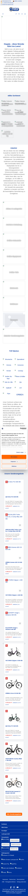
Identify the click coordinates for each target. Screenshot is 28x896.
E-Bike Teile (14, 272)
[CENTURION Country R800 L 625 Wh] (14, 750)
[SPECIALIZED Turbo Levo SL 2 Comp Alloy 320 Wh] (14, 520)
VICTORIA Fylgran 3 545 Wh (14, 660)
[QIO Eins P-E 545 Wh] (14, 488)
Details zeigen (20, 452)
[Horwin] (8, 372)
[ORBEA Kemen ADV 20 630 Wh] (14, 553)
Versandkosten (6, 891)
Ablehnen (14, 466)
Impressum (5, 879)
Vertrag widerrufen (21, 881)
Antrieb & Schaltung (14, 225)
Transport (14, 320)
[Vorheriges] (3, 643)
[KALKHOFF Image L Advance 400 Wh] (14, 619)
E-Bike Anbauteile (14, 240)
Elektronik (14, 288)
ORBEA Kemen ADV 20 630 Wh (13, 563)
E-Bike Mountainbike (7, 113)
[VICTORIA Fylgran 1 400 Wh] (14, 586)
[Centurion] (20, 366)
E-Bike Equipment (14, 256)
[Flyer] (8, 395)
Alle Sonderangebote (14, 814)
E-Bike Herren (20, 104)
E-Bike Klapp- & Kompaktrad (7, 125)
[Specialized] (20, 360)
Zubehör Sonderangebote (14, 336)
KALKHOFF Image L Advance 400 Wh (11, 628)
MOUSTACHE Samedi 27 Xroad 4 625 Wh (12, 792)
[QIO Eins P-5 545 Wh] (14, 717)
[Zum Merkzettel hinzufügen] (20, 492)
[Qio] (20, 383)
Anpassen (13, 461)
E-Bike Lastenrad (21, 125)
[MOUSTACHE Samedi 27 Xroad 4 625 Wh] (14, 782)
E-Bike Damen (7, 104)
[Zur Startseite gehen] (14, 9)
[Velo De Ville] (8, 383)
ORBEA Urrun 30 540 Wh (13, 693)
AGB (3, 881)
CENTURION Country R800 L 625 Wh (13, 759)
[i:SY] (20, 389)
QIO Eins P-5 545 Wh (11, 726)
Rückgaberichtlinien (10, 881)
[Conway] (20, 372)
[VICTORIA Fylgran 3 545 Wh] (14, 651)
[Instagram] (14, 887)
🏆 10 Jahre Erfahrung (7, 2)
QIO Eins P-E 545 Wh (11, 497)
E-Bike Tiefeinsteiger (20, 113)
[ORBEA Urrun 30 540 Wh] (14, 684)
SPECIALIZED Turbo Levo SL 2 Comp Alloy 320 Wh (13, 530)
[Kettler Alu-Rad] (8, 377)
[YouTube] (17, 887)
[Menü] (2, 13)
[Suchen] (16, 13)
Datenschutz (12, 879)
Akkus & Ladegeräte (14, 209)
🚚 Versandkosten (6, 1)
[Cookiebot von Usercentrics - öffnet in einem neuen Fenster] (20, 429)
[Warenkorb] (25, 13)
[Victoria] (8, 366)
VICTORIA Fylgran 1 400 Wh (14, 595)
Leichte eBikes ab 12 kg (7, 134)
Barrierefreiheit (20, 879)
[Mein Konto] (22, 13)
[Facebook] (10, 887)
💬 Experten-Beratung (7, 4)
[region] (14, 643)
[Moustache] (8, 360)
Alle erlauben (14, 456)
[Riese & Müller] (20, 377)
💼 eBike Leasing (17, 1)
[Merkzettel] (19, 13)
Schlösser (14, 304)
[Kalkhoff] (8, 389)
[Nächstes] (25, 643)
